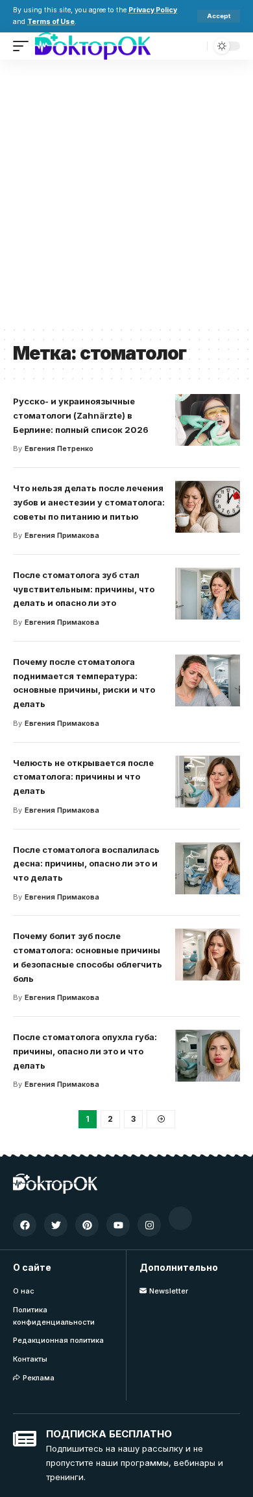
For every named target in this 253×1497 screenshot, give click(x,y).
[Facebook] (24, 1224)
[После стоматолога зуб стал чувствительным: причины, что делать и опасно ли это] (207, 594)
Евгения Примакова (62, 535)
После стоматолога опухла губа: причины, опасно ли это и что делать (85, 1051)
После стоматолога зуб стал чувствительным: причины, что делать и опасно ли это (83, 589)
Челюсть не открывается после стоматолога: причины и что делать (83, 777)
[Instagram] (149, 1224)
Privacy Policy (152, 10)
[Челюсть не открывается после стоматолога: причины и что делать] (207, 781)
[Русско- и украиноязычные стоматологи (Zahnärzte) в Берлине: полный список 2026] (207, 420)
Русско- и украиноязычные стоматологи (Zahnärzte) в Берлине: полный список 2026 (81, 415)
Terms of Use (51, 21)
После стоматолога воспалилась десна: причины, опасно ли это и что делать (86, 863)
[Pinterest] (87, 1224)
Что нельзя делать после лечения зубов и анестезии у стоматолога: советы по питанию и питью (89, 502)
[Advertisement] (126, 192)
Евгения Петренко (59, 448)
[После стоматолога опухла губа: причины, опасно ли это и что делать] (207, 1056)
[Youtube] (118, 1224)
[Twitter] (55, 1224)
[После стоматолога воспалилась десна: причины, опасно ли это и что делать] (207, 868)
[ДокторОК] (93, 46)
